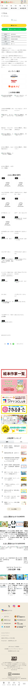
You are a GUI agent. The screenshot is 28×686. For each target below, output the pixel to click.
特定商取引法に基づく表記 (13, 651)
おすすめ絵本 (4, 8)
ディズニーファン (5, 635)
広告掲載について (8, 648)
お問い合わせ (11, 646)
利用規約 (17, 646)
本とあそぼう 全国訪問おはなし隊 (8, 640)
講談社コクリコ (3, 586)
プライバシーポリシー (18, 648)
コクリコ (11, 595)
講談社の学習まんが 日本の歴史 (8, 638)
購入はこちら (14, 25)
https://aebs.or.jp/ (14, 669)
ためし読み (14, 8)
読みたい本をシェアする (15, 29)
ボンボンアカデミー (5, 633)
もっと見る (14, 509)
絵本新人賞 (23, 8)
